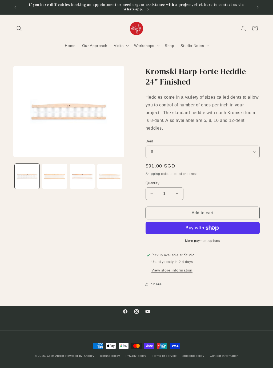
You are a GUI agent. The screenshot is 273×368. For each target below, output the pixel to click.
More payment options (202, 241)
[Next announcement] (258, 7)
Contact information (224, 355)
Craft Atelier (55, 355)
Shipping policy (193, 355)
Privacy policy (136, 355)
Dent (149, 141)
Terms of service (164, 355)
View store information (171, 270)
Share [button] (156, 284)
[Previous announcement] (15, 7)
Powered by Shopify (80, 355)
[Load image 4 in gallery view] (109, 176)
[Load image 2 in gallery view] (54, 176)
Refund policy (110, 355)
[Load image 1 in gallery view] (27, 176)
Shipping (153, 174)
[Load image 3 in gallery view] (82, 176)
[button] (19, 28)
